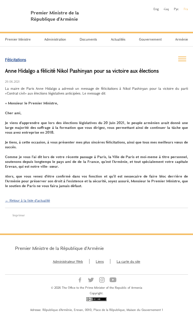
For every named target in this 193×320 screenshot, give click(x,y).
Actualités (118, 39)
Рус (176, 9)
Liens (100, 261)
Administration (55, 39)
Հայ (166, 9)
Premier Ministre (18, 39)
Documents (88, 39)
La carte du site (128, 261)
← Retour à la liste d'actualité (27, 200)
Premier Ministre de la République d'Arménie (59, 248)
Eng (156, 9)
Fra (186, 9)
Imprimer (19, 215)
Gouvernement (150, 39)
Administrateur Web (68, 261)
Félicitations (15, 60)
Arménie (181, 39)
